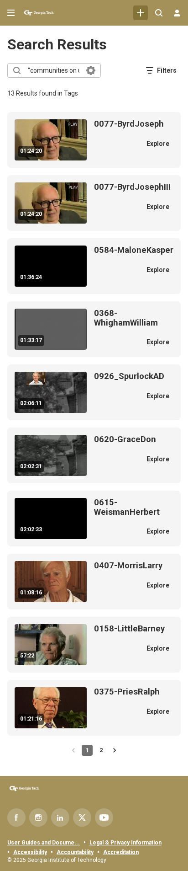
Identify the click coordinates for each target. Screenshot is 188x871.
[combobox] (53, 70)
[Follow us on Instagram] (38, 817)
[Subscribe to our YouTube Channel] (104, 817)
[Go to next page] (114, 750)
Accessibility (30, 852)
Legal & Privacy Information (125, 842)
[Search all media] (158, 12)
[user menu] (177, 12)
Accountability (75, 852)
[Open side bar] (11, 12)
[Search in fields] (90, 70)
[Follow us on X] (82, 817)
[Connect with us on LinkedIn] (60, 817)
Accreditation (121, 852)
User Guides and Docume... (43, 842)
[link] (140, 12)
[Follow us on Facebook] (16, 817)
